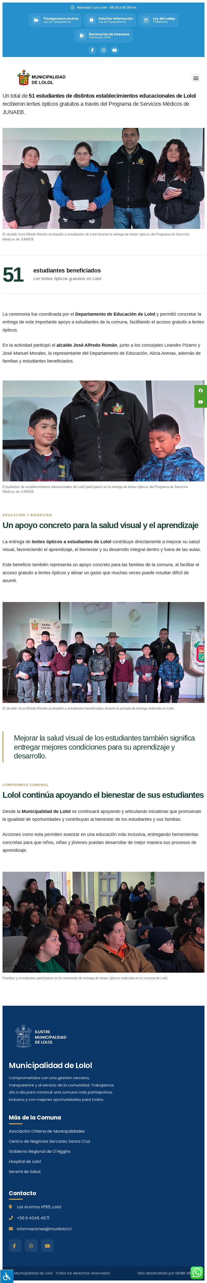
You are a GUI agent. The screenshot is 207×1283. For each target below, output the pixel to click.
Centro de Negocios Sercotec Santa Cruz (49, 1141)
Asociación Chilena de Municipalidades (47, 1131)
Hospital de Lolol (25, 1161)
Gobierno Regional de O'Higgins (39, 1151)
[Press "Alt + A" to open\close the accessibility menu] (6, 1276)
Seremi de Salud (24, 1172)
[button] (196, 78)
